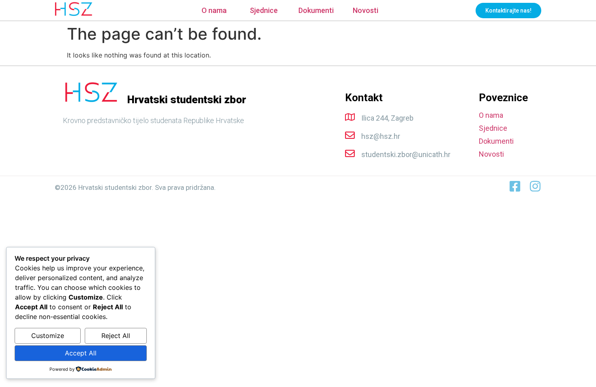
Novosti (365, 10)
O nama (214, 10)
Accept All (80, 353)
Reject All (115, 336)
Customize (47, 336)
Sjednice (264, 10)
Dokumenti (316, 10)
